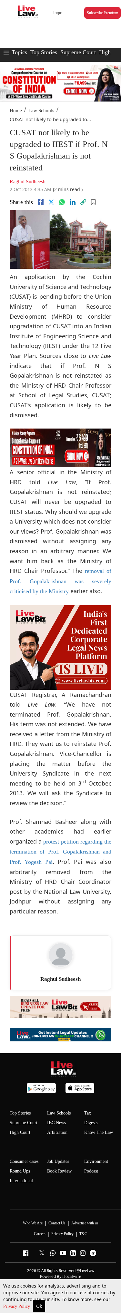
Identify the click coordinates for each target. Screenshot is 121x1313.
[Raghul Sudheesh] (61, 955)
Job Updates (58, 1161)
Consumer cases (24, 1161)
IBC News (56, 1122)
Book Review (59, 1171)
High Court (20, 1132)
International (21, 1180)
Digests (90, 1122)
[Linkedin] (73, 202)
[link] (83, 202)
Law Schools (41, 110)
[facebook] (41, 202)
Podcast (91, 1171)
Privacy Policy (17, 1306)
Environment (96, 1161)
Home (16, 110)
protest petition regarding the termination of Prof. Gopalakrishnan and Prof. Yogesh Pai (60, 851)
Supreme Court (78, 52)
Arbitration (57, 1132)
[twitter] (51, 202)
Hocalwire (71, 1276)
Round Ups (20, 1171)
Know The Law (98, 1132)
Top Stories (43, 52)
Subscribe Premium (102, 13)
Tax (87, 1113)
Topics (19, 52)
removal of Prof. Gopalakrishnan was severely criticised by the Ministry (60, 581)
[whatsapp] (62, 202)
